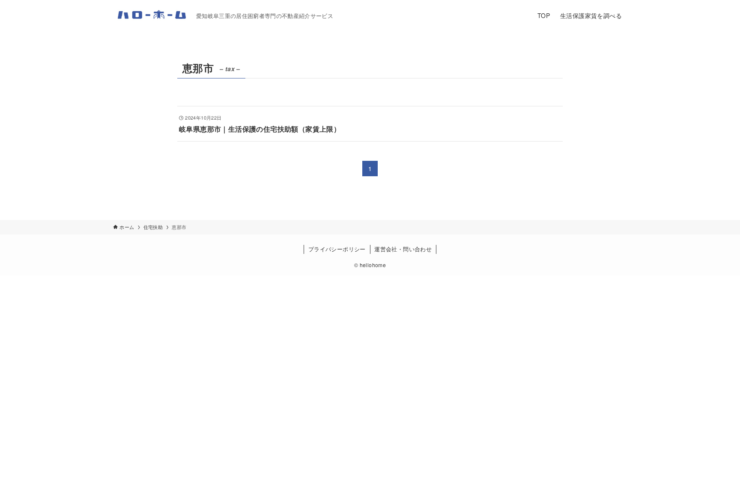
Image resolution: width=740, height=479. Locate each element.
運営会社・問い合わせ (403, 249)
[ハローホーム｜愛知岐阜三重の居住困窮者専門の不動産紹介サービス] (151, 15)
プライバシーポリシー (337, 249)
